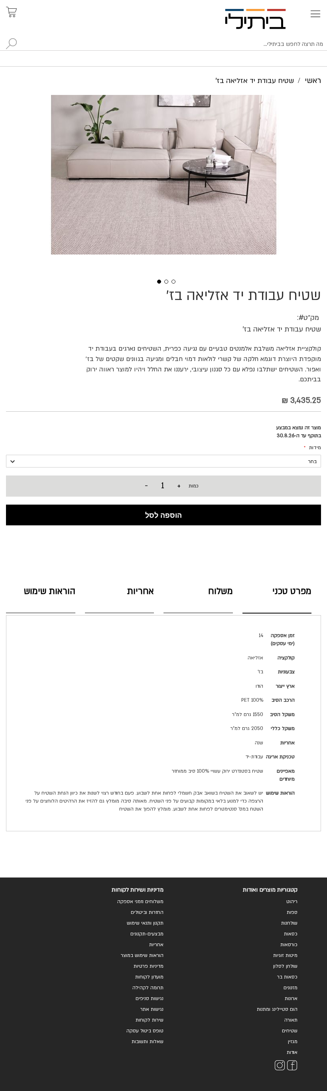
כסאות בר (287, 977)
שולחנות (289, 923)
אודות (292, 1052)
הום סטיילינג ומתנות (277, 1009)
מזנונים (290, 987)
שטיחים (289, 1031)
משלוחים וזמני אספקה (140, 901)
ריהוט (291, 901)
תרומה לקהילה (148, 987)
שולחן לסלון (285, 966)
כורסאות (288, 944)
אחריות (140, 591)
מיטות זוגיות (285, 955)
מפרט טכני (291, 591)
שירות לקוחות (150, 1020)
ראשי (313, 80)
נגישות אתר (152, 1009)
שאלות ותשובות (148, 1041)
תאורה (290, 1020)
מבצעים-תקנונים (147, 934)
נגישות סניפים (150, 998)
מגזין (292, 1041)
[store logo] (264, 19)
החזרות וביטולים (147, 912)
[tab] (277, 598)
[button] (156, 281)
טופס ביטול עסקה (145, 1031)
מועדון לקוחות (149, 977)
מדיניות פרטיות (149, 966)
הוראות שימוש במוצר (142, 955)
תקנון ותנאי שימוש (145, 923)
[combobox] (163, 44)
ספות (292, 912)
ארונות (291, 998)
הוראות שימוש (49, 591)
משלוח (220, 591)
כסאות (290, 934)
